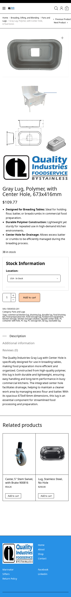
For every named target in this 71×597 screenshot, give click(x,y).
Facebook (43, 569)
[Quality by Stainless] (11, 8)
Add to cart (29, 297)
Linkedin (42, 574)
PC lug (24, 320)
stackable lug (55, 320)
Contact (42, 558)
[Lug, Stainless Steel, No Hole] (52, 454)
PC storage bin (34, 320)
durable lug (47, 314)
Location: (12, 271)
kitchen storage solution (29, 318)
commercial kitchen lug (18, 314)
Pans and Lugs (18, 311)
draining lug (35, 314)
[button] (62, 38)
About (41, 549)
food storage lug (33, 316)
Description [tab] (18, 335)
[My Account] (61, 8)
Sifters (6, 574)
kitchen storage (9, 318)
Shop (41, 554)
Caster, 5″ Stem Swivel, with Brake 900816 (19, 480)
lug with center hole (50, 318)
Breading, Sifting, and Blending (25, 17)
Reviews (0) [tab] (10, 350)
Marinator (8, 569)
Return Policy (9, 578)
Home (5, 17)
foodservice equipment (52, 316)
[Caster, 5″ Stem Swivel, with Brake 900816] (19, 454)
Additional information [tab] (18, 343)
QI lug (45, 320)
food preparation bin (15, 316)
